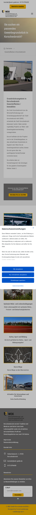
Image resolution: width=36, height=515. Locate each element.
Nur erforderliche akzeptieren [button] (18, 274)
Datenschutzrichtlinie (18, 286)
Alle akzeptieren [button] (18, 269)
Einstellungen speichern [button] (18, 280)
